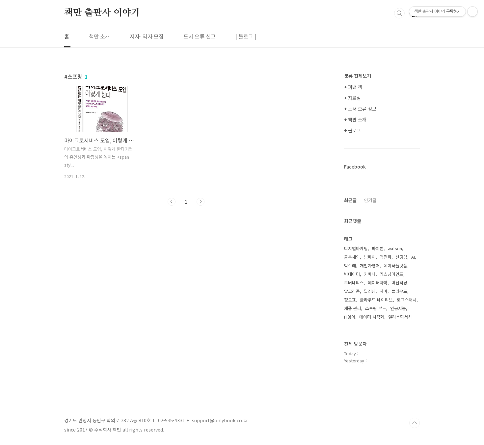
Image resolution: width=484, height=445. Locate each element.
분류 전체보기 (357, 75)
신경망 (401, 257)
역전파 (385, 257)
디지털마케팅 (356, 248)
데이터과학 (378, 282)
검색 (399, 13)
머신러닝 (399, 282)
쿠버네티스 (354, 282)
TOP (414, 423)
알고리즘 (352, 291)
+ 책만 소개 (355, 119)
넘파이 (370, 257)
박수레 (350, 265)
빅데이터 (352, 274)
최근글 (350, 200)
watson (395, 248)
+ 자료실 (352, 97)
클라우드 (399, 291)
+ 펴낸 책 (353, 87)
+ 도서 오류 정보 (360, 108)
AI (413, 257)
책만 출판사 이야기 (102, 12)
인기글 (370, 200)
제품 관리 (352, 308)
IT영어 (349, 317)
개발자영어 (370, 265)
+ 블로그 (352, 130)
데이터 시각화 (371, 317)
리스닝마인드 (391, 274)
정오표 (350, 300)
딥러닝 (370, 291)
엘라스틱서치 (400, 317)
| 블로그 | (245, 36)
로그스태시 (407, 300)
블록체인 (352, 257)
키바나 (370, 274)
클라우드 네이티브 (376, 300)
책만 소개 (99, 36)
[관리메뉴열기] (472, 11)
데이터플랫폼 (395, 265)
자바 (384, 291)
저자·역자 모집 (147, 36)
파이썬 (378, 248)
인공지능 (398, 308)
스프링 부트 (375, 308)
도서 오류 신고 (199, 36)
